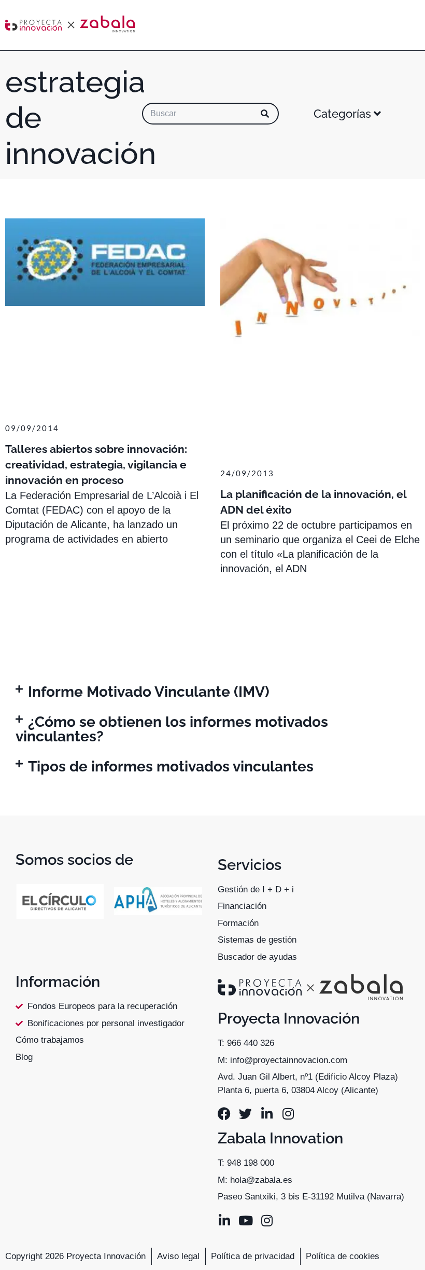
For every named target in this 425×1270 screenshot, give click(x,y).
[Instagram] (287, 1113)
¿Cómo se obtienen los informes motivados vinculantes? (172, 729)
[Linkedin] (266, 1113)
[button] (212, 692)
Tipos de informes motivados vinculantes (171, 766)
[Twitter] (245, 1113)
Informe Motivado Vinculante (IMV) (149, 691)
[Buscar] (265, 113)
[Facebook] (224, 1113)
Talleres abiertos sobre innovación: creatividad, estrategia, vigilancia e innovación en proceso (96, 465)
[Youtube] (245, 1220)
